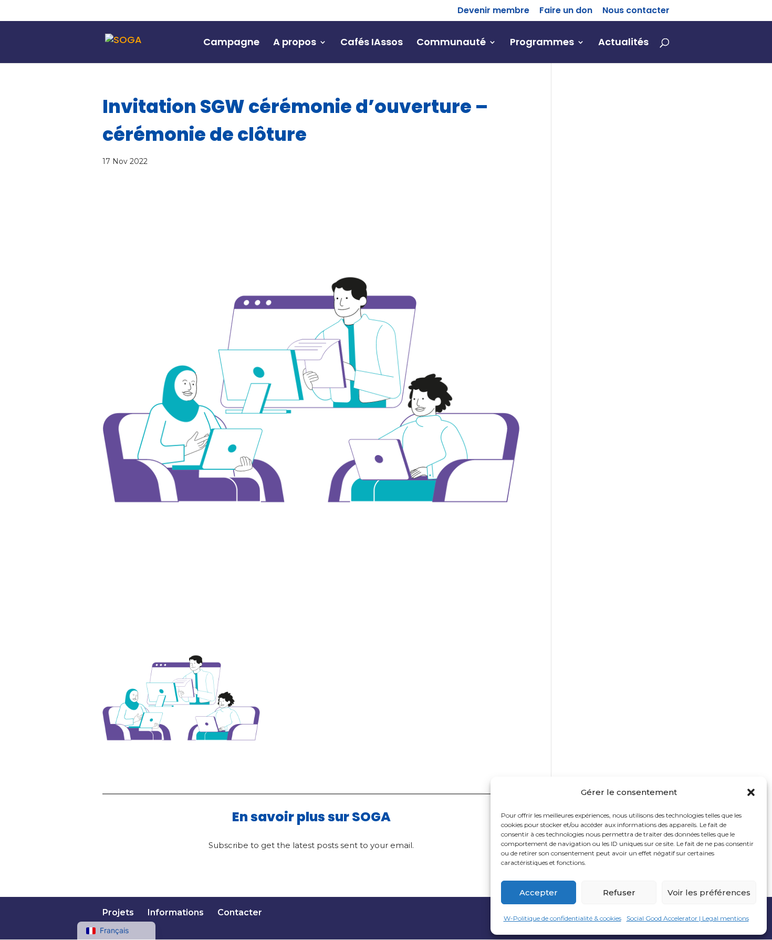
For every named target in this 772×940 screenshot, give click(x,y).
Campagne (231, 43)
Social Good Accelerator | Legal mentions (688, 918)
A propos (294, 43)
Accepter (538, 892)
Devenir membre (493, 11)
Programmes (542, 43)
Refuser (619, 892)
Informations (176, 912)
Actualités (623, 43)
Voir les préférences (708, 892)
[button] (751, 792)
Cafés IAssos (371, 43)
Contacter (239, 912)
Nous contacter (636, 11)
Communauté (451, 43)
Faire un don (565, 11)
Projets (118, 912)
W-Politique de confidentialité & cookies (562, 918)
